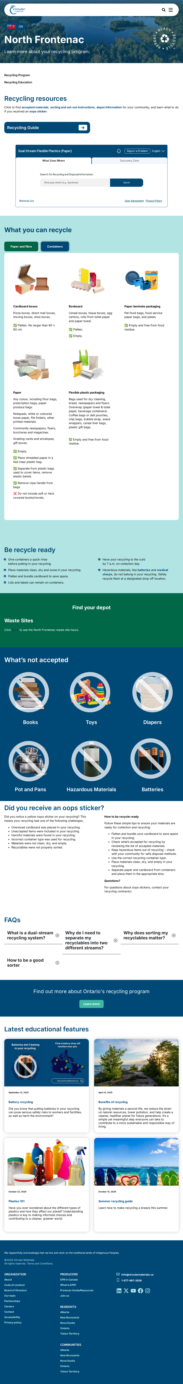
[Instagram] (147, 1290)
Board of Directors (15, 1290)
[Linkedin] (119, 1290)
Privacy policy (12, 1322)
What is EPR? (68, 1284)
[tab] (21, 246)
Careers (9, 1306)
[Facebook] (140, 1290)
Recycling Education (18, 82)
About (8, 1279)
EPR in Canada (69, 1279)
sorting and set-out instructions (72, 107)
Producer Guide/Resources (76, 1290)
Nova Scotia (67, 1322)
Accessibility (12, 1317)
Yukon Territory (69, 1333)
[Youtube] (133, 1290)
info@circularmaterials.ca (137, 1274)
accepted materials (35, 107)
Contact (9, 1311)
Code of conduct (14, 1284)
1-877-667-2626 (131, 1280)
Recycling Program (17, 75)
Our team (10, 1295)
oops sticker (38, 111)
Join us (64, 1295)
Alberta (64, 1312)
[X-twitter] (126, 1290)
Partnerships (12, 1301)
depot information (109, 107)
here (15, 630)
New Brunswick (69, 1317)
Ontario (65, 1328)
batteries (144, 570)
